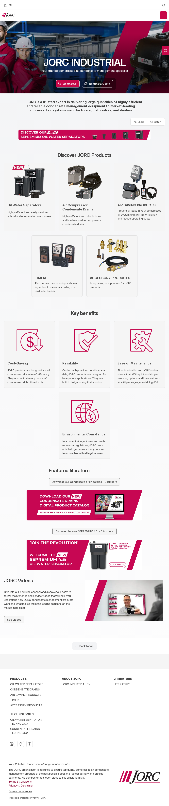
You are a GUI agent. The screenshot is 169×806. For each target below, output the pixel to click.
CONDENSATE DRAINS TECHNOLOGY (25, 731)
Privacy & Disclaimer (21, 785)
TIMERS (15, 700)
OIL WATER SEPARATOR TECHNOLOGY (26, 721)
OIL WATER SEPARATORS (26, 684)
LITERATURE (122, 684)
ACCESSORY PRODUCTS (26, 705)
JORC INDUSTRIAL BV (76, 684)
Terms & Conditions (20, 781)
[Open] (163, 15)
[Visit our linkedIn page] (12, 744)
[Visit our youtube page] (29, 744)
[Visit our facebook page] (20, 744)
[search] (164, 5)
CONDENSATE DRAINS (25, 689)
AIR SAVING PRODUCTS (25, 694)
